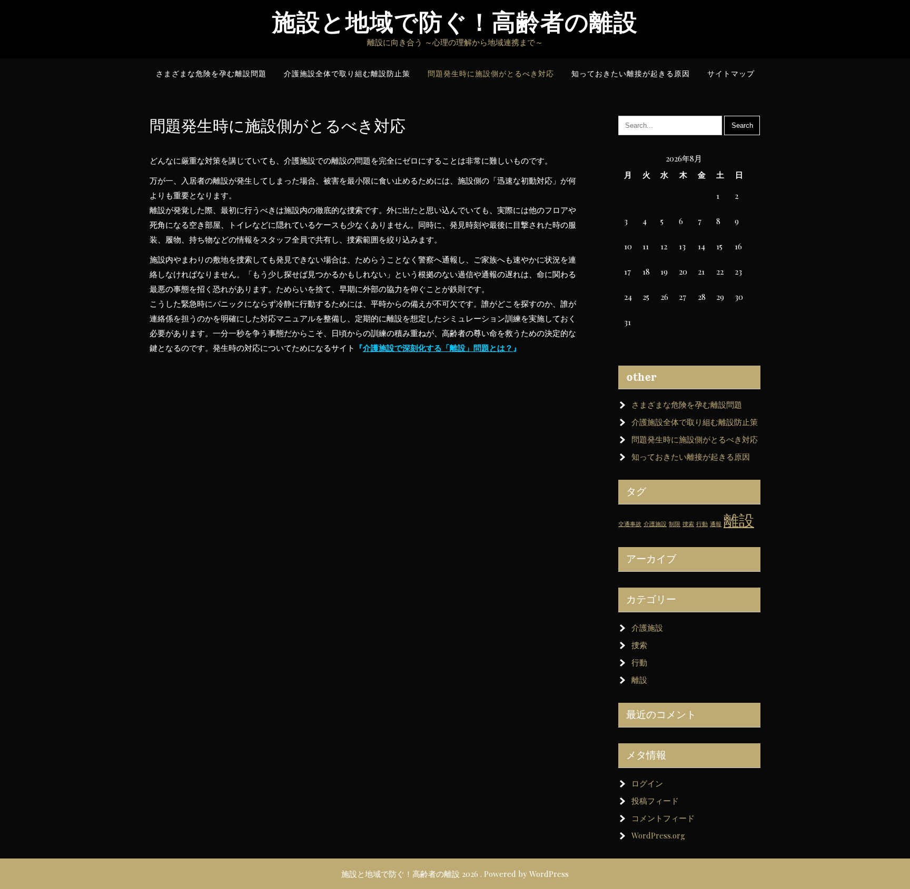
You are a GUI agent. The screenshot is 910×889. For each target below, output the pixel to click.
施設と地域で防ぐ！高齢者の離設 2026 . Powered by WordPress (455, 873)
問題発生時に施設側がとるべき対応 (694, 439)
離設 (739, 519)
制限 (674, 524)
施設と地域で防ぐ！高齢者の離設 (455, 22)
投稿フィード (655, 800)
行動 (702, 524)
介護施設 (655, 524)
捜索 (688, 524)
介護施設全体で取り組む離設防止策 (694, 422)
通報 (715, 524)
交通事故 (629, 524)
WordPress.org (658, 835)
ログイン (647, 783)
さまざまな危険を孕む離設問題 (686, 404)
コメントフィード (663, 818)
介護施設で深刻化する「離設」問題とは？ (438, 347)
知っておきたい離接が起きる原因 (690, 456)
